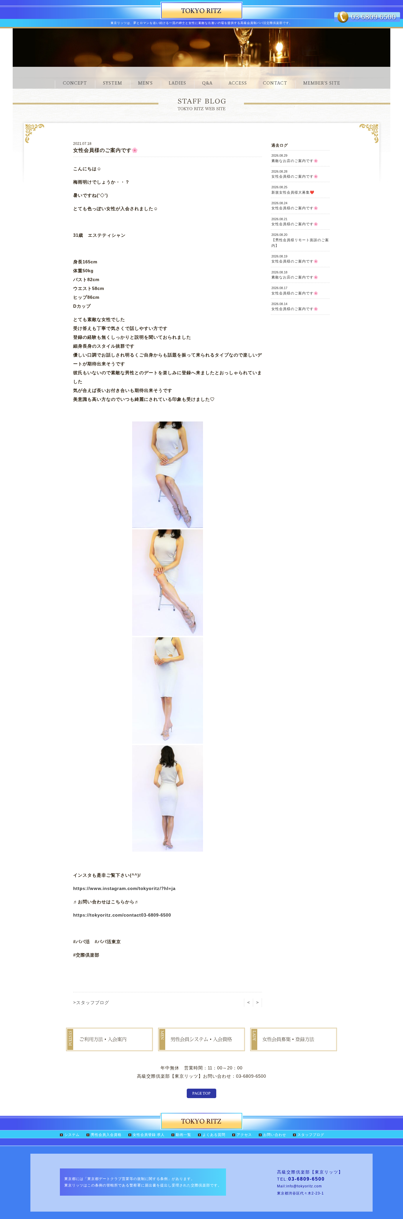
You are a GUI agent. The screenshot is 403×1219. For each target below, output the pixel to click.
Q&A (207, 83)
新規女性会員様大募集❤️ (292, 189)
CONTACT (275, 83)
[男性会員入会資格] (201, 1046)
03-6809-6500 (156, 915)
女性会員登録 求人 (149, 1135)
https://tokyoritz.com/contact (107, 915)
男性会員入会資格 (106, 1135)
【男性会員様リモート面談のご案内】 (300, 240)
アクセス (244, 1135)
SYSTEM (112, 83)
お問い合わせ (274, 1135)
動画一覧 (183, 1135)
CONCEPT (75, 83)
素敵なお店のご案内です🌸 (294, 158)
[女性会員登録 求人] (293, 1046)
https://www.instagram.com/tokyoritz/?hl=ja (124, 888)
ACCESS (238, 83)
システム (72, 1135)
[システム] (109, 1046)
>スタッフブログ (91, 1002)
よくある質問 (213, 1135)
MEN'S (145, 83)
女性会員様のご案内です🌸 (294, 174)
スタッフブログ (310, 1135)
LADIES (177, 83)
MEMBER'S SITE (321, 83)
